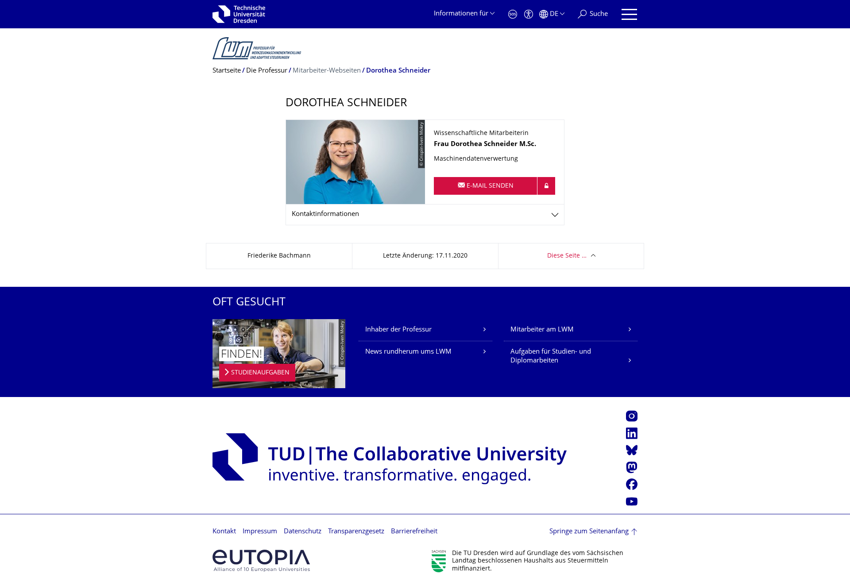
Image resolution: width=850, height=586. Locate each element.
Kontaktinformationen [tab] (325, 214)
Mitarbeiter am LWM (542, 330)
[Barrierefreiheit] (528, 14)
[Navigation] (629, 14)
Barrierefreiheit (414, 531)
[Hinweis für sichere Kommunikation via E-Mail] (546, 186)
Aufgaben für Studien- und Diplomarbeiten (550, 356)
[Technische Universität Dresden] (238, 14)
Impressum (260, 531)
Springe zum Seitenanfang (589, 531)
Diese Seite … (567, 256)
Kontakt (224, 531)
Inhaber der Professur (398, 330)
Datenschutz (302, 531)
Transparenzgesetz (356, 531)
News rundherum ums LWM (408, 352)
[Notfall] (513, 14)
